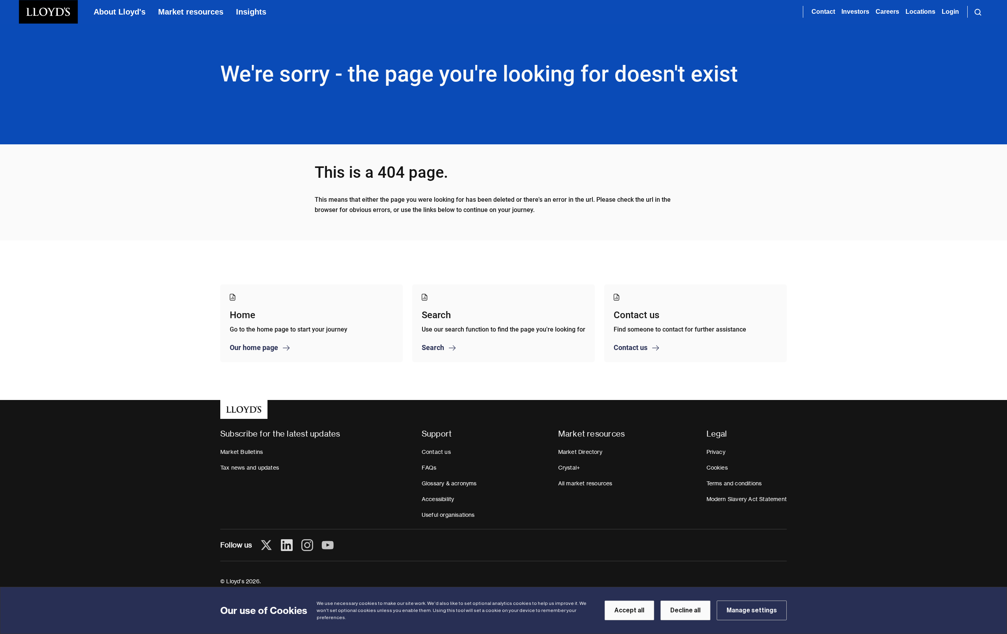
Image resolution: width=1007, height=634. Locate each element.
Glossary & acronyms (449, 483)
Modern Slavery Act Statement (746, 499)
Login (950, 11)
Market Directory (580, 451)
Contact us (436, 451)
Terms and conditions (734, 483)
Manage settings (752, 610)
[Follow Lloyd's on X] (266, 545)
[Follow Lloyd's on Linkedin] (286, 545)
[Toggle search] (978, 12)
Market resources (190, 11)
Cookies (717, 467)
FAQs (429, 467)
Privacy (715, 451)
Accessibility (438, 499)
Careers (887, 11)
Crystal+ (569, 467)
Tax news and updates (249, 467)
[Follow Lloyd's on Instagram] (307, 545)
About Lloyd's (120, 11)
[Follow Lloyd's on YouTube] (327, 545)
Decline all (685, 610)
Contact (823, 11)
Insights (251, 11)
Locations (920, 11)
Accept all (629, 610)
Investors (855, 11)
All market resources (585, 483)
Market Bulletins (241, 451)
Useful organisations (448, 514)
